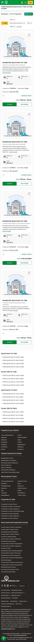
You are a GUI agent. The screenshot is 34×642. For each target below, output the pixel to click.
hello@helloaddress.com (8, 629)
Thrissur (19, 442)
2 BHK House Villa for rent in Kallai (13, 412)
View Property (7, 73)
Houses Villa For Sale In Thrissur (10, 534)
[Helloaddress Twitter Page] (5, 586)
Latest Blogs (13, 601)
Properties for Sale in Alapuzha (10, 516)
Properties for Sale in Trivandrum (10, 506)
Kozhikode (4, 447)
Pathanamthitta (22, 437)
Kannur (3, 449)
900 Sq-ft (10, 242)
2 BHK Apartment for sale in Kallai (13, 357)
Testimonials (23, 601)
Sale (28, 23)
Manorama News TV (18, 593)
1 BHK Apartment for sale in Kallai (13, 360)
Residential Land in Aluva (8, 541)
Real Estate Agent (6, 560)
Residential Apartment (16, 23)
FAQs (25, 639)
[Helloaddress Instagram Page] (8, 586)
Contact (9, 104)
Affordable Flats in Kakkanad (9, 463)
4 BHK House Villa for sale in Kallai (13, 385)
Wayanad (20, 447)
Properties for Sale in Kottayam (10, 509)
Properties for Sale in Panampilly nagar (12, 511)
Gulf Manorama (15, 595)
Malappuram (21, 444)
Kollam (19, 435)
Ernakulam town (22, 481)
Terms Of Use (19, 639)
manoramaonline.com (20, 635)
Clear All (19, 27)
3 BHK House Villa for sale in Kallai (13, 382)
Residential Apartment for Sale (15, 62)
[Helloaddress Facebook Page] (2, 586)
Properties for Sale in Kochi (9, 504)
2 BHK (11, 26)
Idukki (19, 440)
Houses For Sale (6, 548)
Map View (29, 14)
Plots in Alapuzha (6, 465)
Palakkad (4, 444)
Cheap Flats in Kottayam (8, 470)
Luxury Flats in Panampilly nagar (10, 472)
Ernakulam (4, 442)
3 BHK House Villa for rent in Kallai (13, 418)
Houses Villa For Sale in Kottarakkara (11, 558)
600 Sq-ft (10, 321)
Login (30, 2)
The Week (15, 598)
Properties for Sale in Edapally (10, 513)
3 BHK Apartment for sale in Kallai (13, 363)
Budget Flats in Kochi (7, 458)
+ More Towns (21, 495)
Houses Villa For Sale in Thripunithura (11, 543)
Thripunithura (21, 493)
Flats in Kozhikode (6, 467)
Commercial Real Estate (8, 572)
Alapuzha (4, 437)
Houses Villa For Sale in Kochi (9, 529)
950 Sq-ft (10, 84)
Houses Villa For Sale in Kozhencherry (12, 562)
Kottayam (4, 440)
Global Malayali (5, 598)
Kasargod (20, 449)
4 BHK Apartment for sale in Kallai (13, 367)
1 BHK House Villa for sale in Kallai (13, 379)
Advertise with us (6, 606)
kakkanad (20, 486)
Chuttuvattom (5, 595)
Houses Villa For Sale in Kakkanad (11, 539)
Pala (2, 490)
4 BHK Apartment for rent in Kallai (13, 403)
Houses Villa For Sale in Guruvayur (11, 553)
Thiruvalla (4, 493)
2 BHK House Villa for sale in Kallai (13, 375)
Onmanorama (5, 593)
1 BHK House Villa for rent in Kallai (13, 415)
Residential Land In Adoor (8, 567)
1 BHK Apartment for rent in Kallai (13, 397)
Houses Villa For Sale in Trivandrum (11, 527)
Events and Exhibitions (7, 604)
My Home (19, 604)
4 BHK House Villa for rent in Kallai (13, 422)
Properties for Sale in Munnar (9, 518)
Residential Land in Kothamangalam (11, 551)
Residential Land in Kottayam (9, 532)
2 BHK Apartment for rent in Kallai (13, 394)
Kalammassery (21, 488)
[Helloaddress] (6, 2)
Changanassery (6, 486)
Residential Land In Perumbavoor (10, 555)
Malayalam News (16, 590)
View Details (24, 104)
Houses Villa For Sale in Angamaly (11, 546)
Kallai (11, 19)
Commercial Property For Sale (10, 569)
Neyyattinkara (5, 495)
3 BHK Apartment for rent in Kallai (13, 400)
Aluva (19, 483)
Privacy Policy (11, 639)
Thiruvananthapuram (7, 435)
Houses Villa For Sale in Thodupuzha (11, 565)
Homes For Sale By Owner (8, 536)
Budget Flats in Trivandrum (9, 460)
